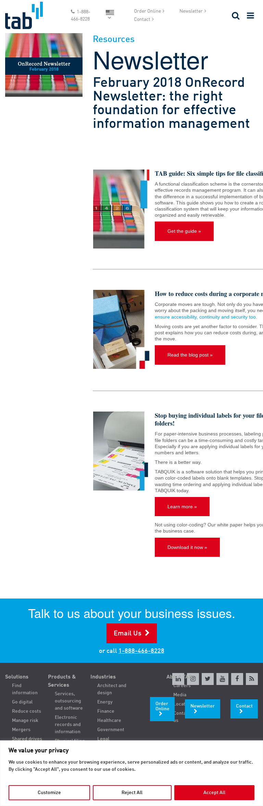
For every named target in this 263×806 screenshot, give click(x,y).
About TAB (179, 677)
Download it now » (187, 547)
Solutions (16, 677)
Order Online (147, 11)
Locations (184, 704)
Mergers (21, 729)
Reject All (132, 792)
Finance (105, 711)
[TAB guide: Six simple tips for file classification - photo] (121, 209)
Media (179, 695)
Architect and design (111, 689)
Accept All (214, 792)
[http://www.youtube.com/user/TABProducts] (222, 679)
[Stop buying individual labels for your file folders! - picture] (121, 451)
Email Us (127, 633)
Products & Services (62, 681)
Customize (49, 792)
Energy (105, 702)
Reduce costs (26, 711)
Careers (182, 685)
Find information (25, 689)
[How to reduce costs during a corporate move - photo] (121, 329)
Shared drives (27, 739)
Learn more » (182, 506)
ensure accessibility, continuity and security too (205, 317)
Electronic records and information (68, 724)
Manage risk (25, 720)
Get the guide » (184, 231)
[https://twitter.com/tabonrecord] (208, 679)
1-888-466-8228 (80, 16)
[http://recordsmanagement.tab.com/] (252, 679)
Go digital (22, 702)
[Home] (33, 15)
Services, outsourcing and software (69, 701)
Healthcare (109, 720)
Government (110, 729)
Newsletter (191, 11)
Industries (103, 677)
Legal (103, 739)
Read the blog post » (190, 355)
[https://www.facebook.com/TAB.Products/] (237, 679)
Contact (142, 19)
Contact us (181, 717)
